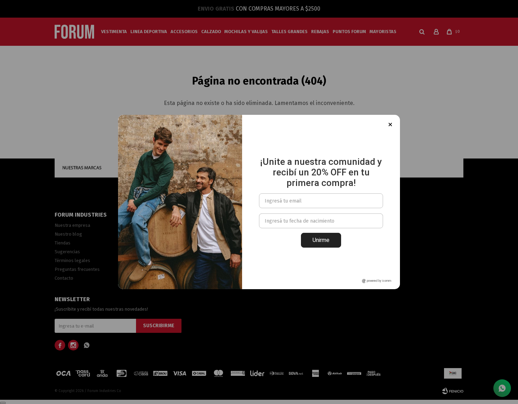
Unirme (321, 240)
